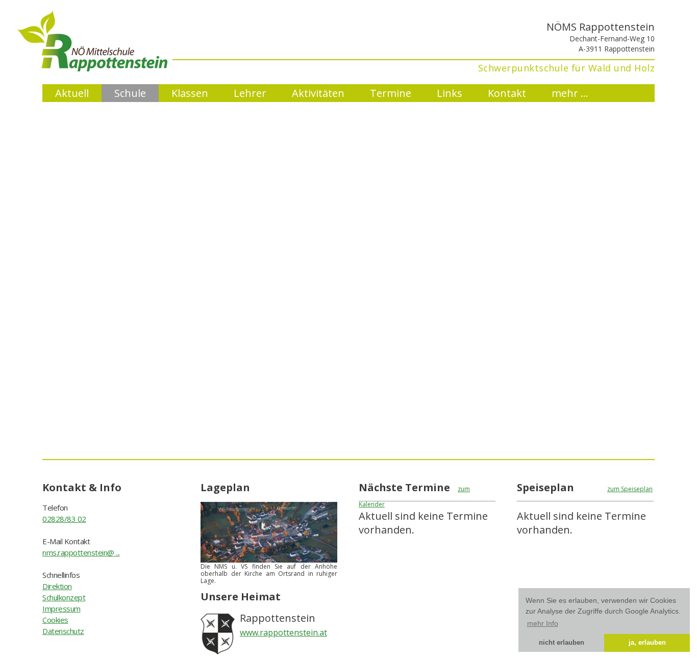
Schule (130, 93)
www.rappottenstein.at (283, 632)
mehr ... (570, 93)
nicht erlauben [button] (561, 642)
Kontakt (507, 93)
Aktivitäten (318, 93)
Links (449, 93)
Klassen (189, 93)
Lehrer (250, 93)
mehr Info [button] (542, 623)
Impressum (61, 608)
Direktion (57, 586)
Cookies (55, 620)
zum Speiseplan (630, 489)
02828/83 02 (64, 519)
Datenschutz (63, 631)
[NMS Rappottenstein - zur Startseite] (104, 67)
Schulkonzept (63, 597)
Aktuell (72, 93)
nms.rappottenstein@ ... (81, 552)
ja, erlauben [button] (647, 642)
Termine (390, 93)
